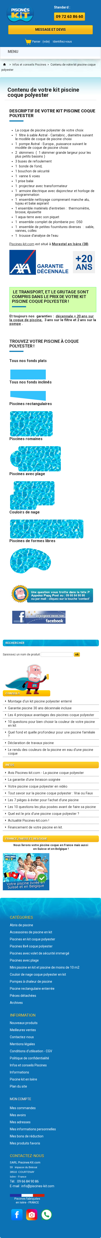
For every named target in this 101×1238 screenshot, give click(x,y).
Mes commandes (23, 1108)
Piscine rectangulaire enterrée (32, 988)
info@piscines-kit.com (37, 1186)
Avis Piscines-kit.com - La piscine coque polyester (46, 773)
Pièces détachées (23, 995)
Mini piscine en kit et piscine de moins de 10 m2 (44, 967)
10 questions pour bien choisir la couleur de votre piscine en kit (51, 724)
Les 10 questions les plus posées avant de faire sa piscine (52, 807)
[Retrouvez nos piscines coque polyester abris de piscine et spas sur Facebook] (39, 617)
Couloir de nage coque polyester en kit (38, 974)
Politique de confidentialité (29, 1058)
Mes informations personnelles (33, 1129)
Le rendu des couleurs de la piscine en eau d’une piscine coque (50, 752)
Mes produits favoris (25, 1143)
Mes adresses (20, 1122)
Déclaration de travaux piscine (31, 743)
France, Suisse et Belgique (26, 838)
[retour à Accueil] (4, 64)
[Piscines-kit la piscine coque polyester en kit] (20, 13)
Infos (9, 765)
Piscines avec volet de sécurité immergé (39, 953)
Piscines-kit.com (21, 244)
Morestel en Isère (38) (70, 244)
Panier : (41, 41)
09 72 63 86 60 (69, 16)
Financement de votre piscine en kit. (35, 827)
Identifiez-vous (62, 41)
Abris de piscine (21, 925)
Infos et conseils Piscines (29, 64)
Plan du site (18, 1086)
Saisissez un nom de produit (21, 654)
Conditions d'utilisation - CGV (31, 1051)
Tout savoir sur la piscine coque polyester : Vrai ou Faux (50, 793)
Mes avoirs (18, 1115)
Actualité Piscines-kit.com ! (28, 821)
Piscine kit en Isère (23, 1079)
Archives (16, 1003)
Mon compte (20, 1099)
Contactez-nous (22, 1037)
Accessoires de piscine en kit (31, 932)
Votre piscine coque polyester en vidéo (37, 787)
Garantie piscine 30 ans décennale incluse (40, 708)
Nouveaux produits (24, 1023)
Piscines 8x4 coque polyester (31, 946)
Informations (19, 1072)
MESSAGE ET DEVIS (50, 30)
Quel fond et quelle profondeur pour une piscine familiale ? (51, 734)
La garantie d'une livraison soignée (34, 780)
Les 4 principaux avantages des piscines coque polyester (51, 715)
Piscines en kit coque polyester (32, 939)
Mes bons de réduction (26, 1136)
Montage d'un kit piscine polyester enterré (40, 701)
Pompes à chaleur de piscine (31, 981)
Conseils (12, 693)
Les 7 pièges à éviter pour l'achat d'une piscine (43, 800)
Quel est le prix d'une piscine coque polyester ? (43, 814)
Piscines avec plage (24, 960)
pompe (15, 324)
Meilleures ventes (23, 1030)
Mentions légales (22, 1044)
